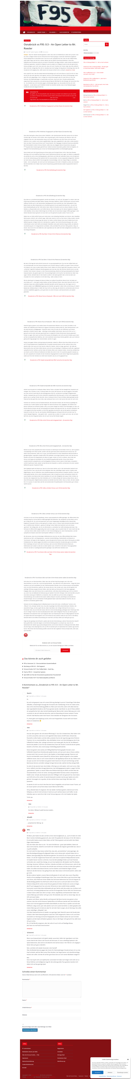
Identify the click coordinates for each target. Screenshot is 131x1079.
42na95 (29, 817)
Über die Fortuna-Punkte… (71, 1076)
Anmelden (60, 1051)
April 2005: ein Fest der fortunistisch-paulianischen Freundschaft (42, 675)
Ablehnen (110, 1072)
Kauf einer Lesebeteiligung (65, 97)
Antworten (29, 724)
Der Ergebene (36, 52)
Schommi (30, 933)
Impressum (119, 1076)
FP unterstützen (76, 32)
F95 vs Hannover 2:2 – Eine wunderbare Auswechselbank (40, 663)
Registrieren (60, 1048)
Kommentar (26, 979)
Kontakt (24, 1067)
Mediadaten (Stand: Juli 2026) (29, 1051)
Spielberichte (31, 32)
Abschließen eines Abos (44, 97)
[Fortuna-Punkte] (65, 2)
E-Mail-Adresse (27, 1007)
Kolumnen (52, 32)
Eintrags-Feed (61, 1055)
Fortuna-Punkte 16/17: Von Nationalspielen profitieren (39, 678)
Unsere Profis (27, 40)
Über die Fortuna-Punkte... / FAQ (30, 1055)
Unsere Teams (41, 32)
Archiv (85, 50)
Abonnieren (65, 650)
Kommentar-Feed (61, 1058)
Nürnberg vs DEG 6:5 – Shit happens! (34, 666)
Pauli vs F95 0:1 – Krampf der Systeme (34, 672)
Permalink (44, 696)
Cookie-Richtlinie (102, 1076)
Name (24, 1000)
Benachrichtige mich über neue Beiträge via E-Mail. (36, 1027)
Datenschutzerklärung (111, 1076)
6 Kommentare (45, 52)
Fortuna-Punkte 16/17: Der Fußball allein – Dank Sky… (39, 669)
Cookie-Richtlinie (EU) (27, 1064)
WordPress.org (61, 1061)
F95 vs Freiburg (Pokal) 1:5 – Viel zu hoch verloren (95, 62)
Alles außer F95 (64, 32)
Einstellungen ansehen (122, 1072)
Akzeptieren (98, 1072)
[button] (128, 1059)
